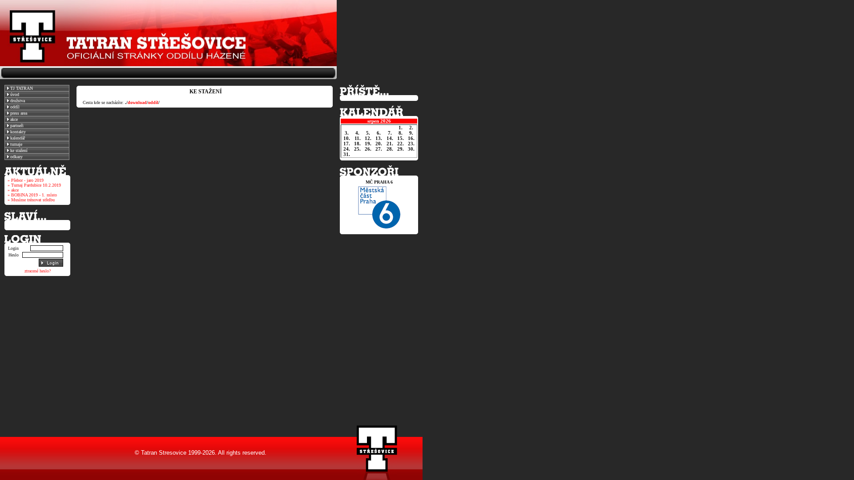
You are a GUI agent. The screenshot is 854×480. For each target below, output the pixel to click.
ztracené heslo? (37, 270)
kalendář (17, 138)
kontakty (17, 131)
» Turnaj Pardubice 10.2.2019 (34, 185)
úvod (14, 94)
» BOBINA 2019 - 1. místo (32, 194)
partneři (16, 125)
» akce (13, 190)
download (137, 102)
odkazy (16, 156)
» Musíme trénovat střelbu (31, 199)
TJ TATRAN (21, 88)
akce (13, 119)
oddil (153, 102)
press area (18, 113)
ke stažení (18, 150)
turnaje (15, 144)
